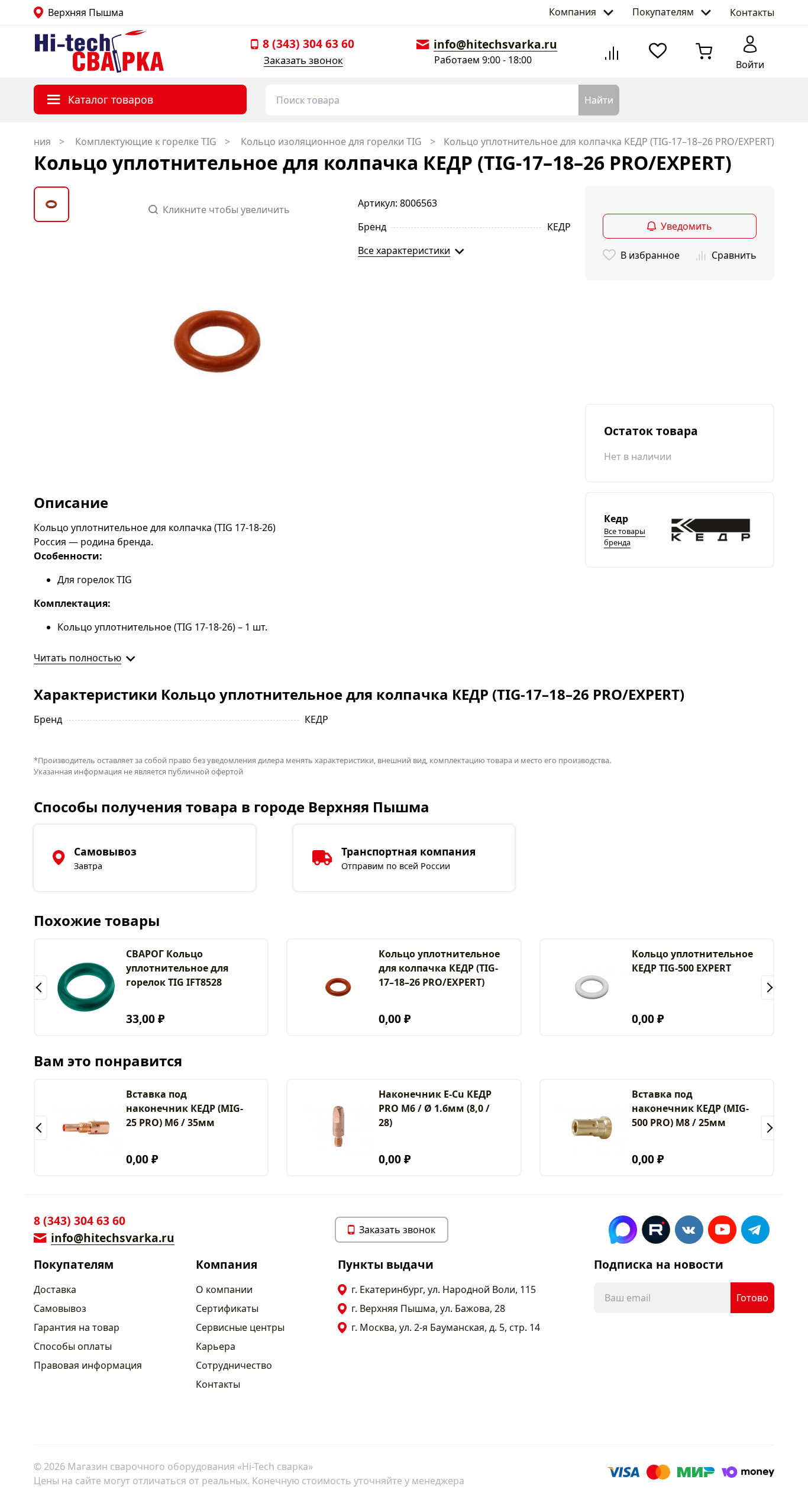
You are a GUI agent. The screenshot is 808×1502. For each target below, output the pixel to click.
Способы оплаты (73, 1346)
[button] (40, 987)
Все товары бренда (624, 537)
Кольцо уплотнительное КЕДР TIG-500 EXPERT (692, 960)
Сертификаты (227, 1308)
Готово (752, 1297)
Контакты (752, 12)
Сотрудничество (234, 1365)
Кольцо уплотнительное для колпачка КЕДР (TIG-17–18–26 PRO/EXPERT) (439, 968)
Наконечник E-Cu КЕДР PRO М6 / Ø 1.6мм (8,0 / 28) (435, 1108)
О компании (224, 1289)
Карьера (215, 1346)
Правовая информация (88, 1365)
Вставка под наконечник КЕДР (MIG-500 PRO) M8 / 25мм (690, 1108)
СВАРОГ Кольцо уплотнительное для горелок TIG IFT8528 (177, 968)
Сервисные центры (240, 1327)
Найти (598, 100)
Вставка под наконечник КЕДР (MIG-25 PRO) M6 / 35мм (184, 1108)
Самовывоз (60, 1308)
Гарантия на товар (76, 1327)
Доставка (55, 1289)
